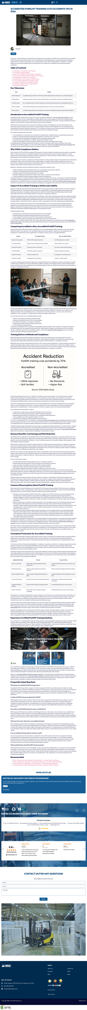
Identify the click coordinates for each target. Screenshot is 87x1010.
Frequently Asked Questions (20, 85)
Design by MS (82, 1000)
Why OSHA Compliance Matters (21, 72)
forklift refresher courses (59, 473)
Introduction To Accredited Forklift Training (24, 71)
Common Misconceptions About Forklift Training (25, 80)
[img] (11, 850)
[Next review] (84, 849)
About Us (50, 968)
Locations (50, 971)
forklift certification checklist (54, 330)
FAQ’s (68, 971)
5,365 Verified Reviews (11, 852)
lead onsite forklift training (69, 429)
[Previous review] (2, 849)
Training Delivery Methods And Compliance (24, 77)
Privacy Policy (51, 990)
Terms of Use (51, 994)
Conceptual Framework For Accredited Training (25, 82)
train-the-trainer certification (36, 676)
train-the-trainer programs (48, 420)
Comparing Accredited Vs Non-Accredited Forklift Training (28, 75)
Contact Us (70, 968)
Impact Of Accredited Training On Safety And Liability (27, 74)
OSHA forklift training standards (63, 144)
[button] (77, 810)
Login (68, 974)
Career (13, 53)
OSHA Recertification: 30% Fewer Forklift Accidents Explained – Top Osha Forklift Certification (37, 762)
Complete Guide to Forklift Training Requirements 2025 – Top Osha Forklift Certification (36, 765)
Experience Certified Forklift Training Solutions (25, 84)
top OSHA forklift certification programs (27, 674)
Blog (49, 974)
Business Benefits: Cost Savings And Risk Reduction (26, 79)
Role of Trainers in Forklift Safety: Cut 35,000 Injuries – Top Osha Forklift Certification (35, 763)
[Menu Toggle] (57, 2)
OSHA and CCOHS (63, 117)
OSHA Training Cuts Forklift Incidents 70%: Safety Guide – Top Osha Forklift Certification (36, 760)
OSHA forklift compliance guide (67, 181)
